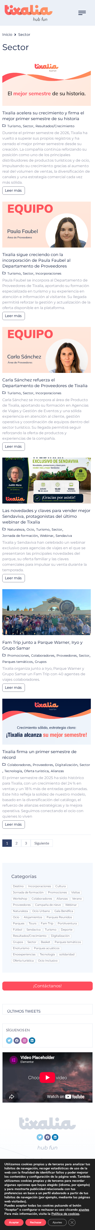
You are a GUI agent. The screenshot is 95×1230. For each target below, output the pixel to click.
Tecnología (13, 771)
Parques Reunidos (59, 917)
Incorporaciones (48, 273)
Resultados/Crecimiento (55, 126)
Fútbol (17, 929)
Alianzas (57, 771)
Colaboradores (42, 655)
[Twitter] (40, 1137)
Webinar (46, 536)
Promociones (18, 655)
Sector (28, 126)
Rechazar (36, 1222)
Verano (77, 898)
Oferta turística (36, 771)
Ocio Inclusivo (48, 960)
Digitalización (66, 765)
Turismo (14, 126)
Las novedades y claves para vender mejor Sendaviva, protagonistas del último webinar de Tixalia (46, 516)
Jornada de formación (20, 536)
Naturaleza (15, 529)
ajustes (84, 1210)
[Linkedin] (55, 1137)
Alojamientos (33, 917)
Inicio (7, 34)
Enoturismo (21, 948)
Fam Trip (47, 923)
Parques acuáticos (46, 948)
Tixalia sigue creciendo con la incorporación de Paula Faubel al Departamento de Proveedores (36, 260)
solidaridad (66, 954)
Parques (18, 923)
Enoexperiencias (24, 954)
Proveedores (66, 655)
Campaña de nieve (48, 904)
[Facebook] (47, 1137)
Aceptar (14, 1222)
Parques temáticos (17, 662)
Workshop (20, 898)
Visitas (75, 892)
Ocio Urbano (41, 911)
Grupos (41, 662)
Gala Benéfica (63, 911)
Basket (45, 942)
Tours (32, 923)
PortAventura (67, 923)
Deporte (66, 929)
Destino (18, 886)
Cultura (60, 886)
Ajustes (57, 1222)
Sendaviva (64, 536)
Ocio (30, 529)
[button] (82, 13)
